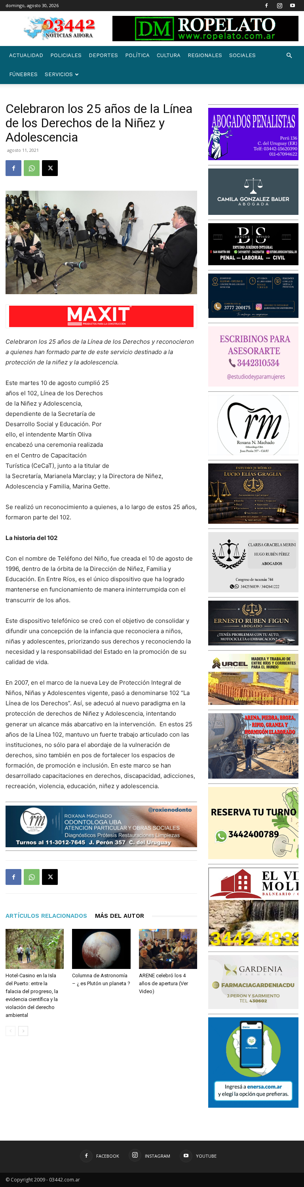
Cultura (168, 55)
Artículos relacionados (46, 915)
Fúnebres (23, 74)
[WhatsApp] (32, 168)
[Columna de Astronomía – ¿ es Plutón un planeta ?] (101, 949)
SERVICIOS (59, 74)
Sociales (242, 55)
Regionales (205, 55)
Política (137, 55)
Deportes (103, 55)
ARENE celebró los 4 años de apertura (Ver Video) (163, 983)
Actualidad (26, 55)
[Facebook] (266, 5)
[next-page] (23, 1031)
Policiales (66, 55)
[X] (50, 168)
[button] (288, 55)
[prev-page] (10, 1031)
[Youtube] (292, 5)
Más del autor (119, 915)
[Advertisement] (157, 419)
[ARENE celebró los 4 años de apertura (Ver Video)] (168, 949)
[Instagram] (279, 5)
